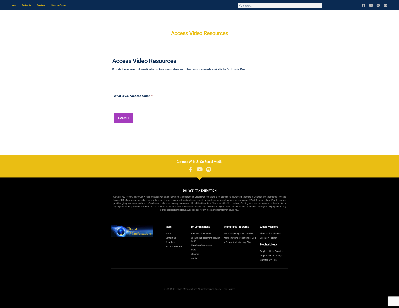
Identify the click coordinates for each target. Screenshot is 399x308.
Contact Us (26, 5)
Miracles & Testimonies (275, 15)
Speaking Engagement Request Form (205, 239)
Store (294, 15)
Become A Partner (58, 5)
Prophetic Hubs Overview (271, 251)
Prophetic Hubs (377, 15)
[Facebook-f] (190, 169)
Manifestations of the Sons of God (240, 238)
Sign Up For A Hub (268, 260)
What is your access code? (133, 96)
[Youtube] (371, 5)
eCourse (195, 254)
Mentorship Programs (350, 15)
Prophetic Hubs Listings (271, 255)
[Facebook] (363, 5)
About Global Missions (270, 233)
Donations (41, 5)
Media (310, 15)
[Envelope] (385, 5)
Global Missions (326, 15)
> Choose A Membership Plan (237, 242)
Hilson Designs (228, 289)
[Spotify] (378, 5)
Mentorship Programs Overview (238, 233)
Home (13, 5)
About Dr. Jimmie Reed (243, 15)
